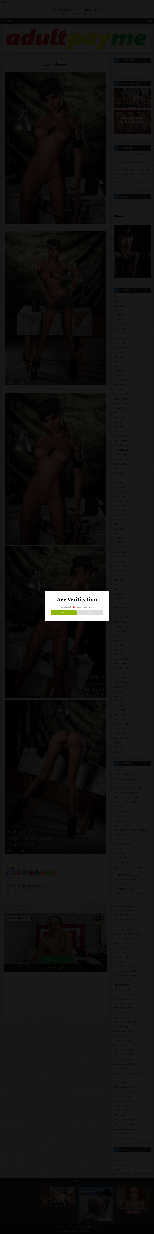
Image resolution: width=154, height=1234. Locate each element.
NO (90, 613)
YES (64, 613)
